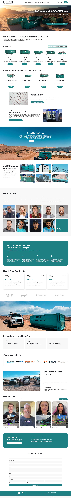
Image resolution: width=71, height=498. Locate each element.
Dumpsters (29, 2)
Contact (48, 2)
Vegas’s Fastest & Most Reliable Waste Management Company (40, 427)
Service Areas (42, 2)
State (27, 482)
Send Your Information (35, 485)
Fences (32, 2)
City (9, 482)
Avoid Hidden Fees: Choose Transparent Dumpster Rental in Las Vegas (25, 427)
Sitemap (16, 496)
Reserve (66, 2)
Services (37, 2)
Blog (45, 2)
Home (26, 2)
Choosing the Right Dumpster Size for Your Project (56, 427)
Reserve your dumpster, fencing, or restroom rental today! (57, 25)
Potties (35, 2)
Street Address (11, 479)
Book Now (11, 86)
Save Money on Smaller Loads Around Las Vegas (6, 427)
